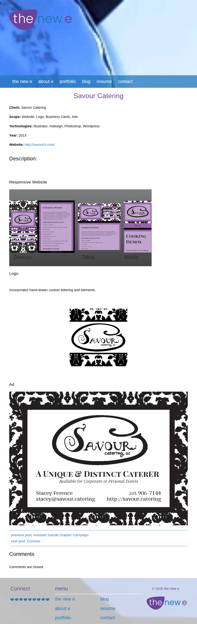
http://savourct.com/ (40, 145)
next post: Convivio (25, 541)
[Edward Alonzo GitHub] (26, 600)
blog (86, 81)
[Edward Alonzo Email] (12, 600)
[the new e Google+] (43, 600)
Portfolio (68, 81)
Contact (125, 81)
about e (45, 81)
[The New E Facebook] (35, 600)
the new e (22, 81)
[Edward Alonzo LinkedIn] (21, 600)
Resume (104, 81)
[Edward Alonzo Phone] (17, 600)
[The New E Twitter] (39, 600)
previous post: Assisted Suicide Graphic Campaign (49, 535)
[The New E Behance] (30, 600)
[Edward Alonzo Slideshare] (47, 600)
